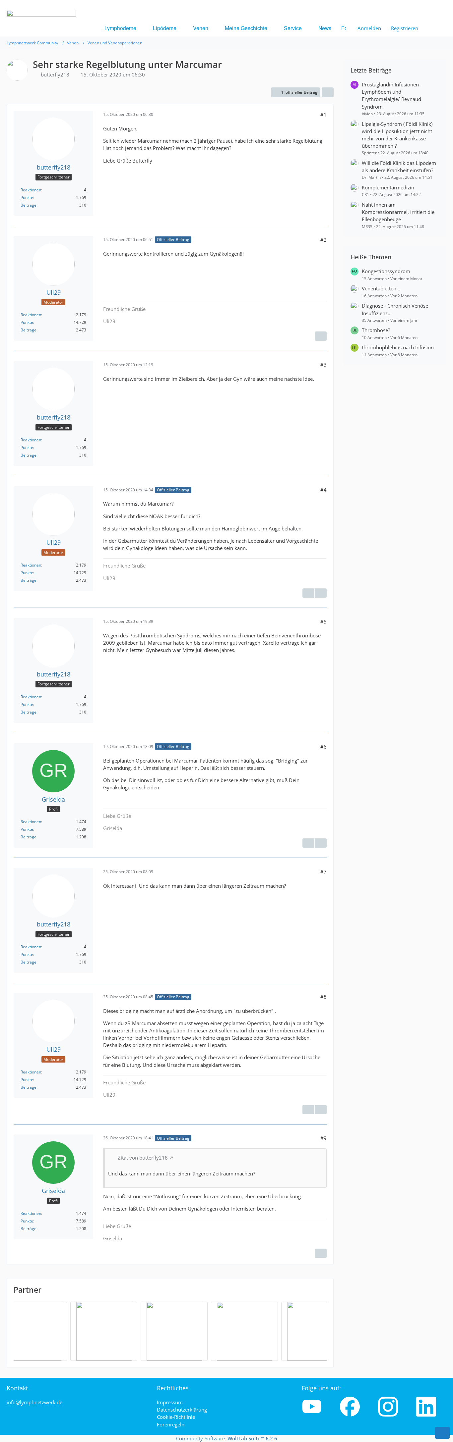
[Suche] (434, 28)
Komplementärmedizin (388, 187)
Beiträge (28, 205)
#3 (323, 364)
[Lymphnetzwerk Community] (41, 38)
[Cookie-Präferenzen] (442, 1433)
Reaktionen (31, 190)
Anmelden (369, 28)
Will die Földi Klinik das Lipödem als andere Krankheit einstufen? (399, 167)
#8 (323, 996)
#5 (323, 621)
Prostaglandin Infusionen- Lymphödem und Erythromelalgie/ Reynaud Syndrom (391, 95)
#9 (323, 1138)
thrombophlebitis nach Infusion (398, 347)
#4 (323, 489)
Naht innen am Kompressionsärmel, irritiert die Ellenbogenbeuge (398, 212)
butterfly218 (55, 74)
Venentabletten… (381, 288)
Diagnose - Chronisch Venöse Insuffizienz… (395, 309)
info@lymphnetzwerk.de (34, 1402)
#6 (323, 746)
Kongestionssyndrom (386, 271)
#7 (323, 871)
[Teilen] (328, 92)
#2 (323, 239)
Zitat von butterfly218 (143, 1157)
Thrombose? (376, 330)
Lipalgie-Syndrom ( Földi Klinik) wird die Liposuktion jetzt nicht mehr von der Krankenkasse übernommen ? (397, 135)
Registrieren (404, 28)
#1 (323, 114)
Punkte (27, 197)
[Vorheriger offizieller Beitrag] (308, 593)
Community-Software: (226, 1438)
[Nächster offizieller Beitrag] (321, 336)
